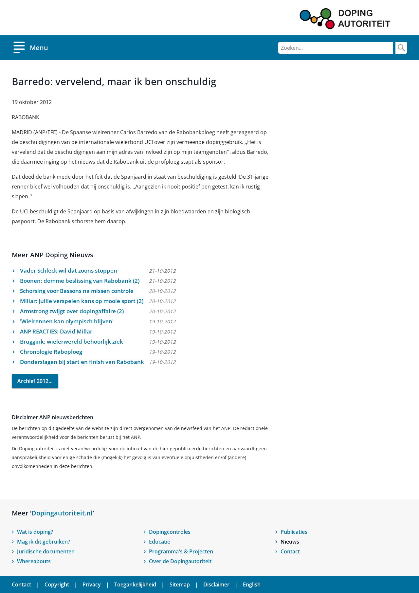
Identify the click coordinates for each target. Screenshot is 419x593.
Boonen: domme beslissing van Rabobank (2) (79, 280)
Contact (290, 551)
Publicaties (294, 531)
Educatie (159, 541)
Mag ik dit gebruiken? (43, 541)
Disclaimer (216, 584)
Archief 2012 (32, 381)
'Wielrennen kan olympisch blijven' (67, 321)
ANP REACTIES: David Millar (56, 331)
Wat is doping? (35, 531)
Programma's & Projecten (181, 551)
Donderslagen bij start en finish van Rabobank (82, 362)
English (252, 584)
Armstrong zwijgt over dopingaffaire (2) (72, 311)
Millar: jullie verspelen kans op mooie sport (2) (81, 301)
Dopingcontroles (170, 531)
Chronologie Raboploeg (51, 351)
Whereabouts (34, 561)
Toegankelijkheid (135, 584)
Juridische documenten (46, 551)
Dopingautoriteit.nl (62, 513)
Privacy (91, 584)
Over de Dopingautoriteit (180, 561)
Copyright (57, 584)
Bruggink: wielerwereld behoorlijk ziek (71, 341)
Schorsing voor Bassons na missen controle (77, 291)
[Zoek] (401, 48)
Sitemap (180, 584)
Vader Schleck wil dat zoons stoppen (68, 270)
